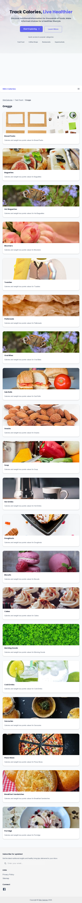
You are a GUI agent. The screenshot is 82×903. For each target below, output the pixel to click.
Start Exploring (30, 29)
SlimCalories (7, 100)
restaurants (46, 42)
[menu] (78, 89)
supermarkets (59, 42)
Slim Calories (43, 900)
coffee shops (33, 42)
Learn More (53, 29)
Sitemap (6, 878)
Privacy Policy (8, 874)
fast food (21, 42)
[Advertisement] (41, 69)
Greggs (28, 100)
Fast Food (19, 100)
